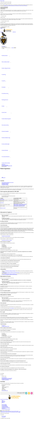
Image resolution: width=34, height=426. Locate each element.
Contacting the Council (5, 406)
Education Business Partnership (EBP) (7, 165)
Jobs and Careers (4, 112)
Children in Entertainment (5, 379)
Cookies (1, 28)
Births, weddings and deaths (5, 61)
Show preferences (3, 8)
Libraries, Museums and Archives (6, 118)
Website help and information (6, 407)
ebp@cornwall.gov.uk (5, 390)
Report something (4, 404)
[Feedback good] (26, 393)
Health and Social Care (5, 99)
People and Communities (5, 131)
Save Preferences (3, 27)
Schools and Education (5, 150)
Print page (4, 177)
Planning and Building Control (6, 137)
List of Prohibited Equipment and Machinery (10, 273)
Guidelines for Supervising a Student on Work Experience (9, 274)
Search (3, 47)
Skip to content (2, 0)
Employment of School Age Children (7, 240)
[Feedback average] (29, 393)
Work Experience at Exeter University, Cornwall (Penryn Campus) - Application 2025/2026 (20, 204)
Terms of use (3, 408)
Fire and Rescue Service (5, 93)
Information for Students (5, 184)
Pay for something (4, 405)
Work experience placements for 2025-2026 (7, 182)
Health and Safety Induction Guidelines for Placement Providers (11, 272)
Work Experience (4, 377)
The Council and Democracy (6, 156)
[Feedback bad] (31, 393)
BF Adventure (2, 199)
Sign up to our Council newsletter (10, 411)
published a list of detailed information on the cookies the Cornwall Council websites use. (15, 5)
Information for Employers (5, 183)
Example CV (3, 325)
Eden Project (2, 202)
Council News (4, 74)
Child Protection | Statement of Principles (10, 270)
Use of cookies (4, 416)
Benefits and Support (5, 55)
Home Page (3, 164)
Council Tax (3, 80)
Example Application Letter (5, 326)
